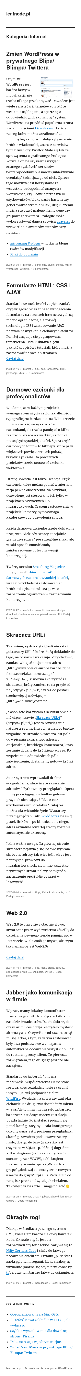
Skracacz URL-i (48, 717)
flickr (43, 967)
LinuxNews (44, 128)
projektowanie (48, 614)
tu (7, 1272)
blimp (38, 264)
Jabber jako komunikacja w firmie (39, 995)
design (61, 610)
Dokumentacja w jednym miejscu (36, 1342)
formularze (53, 369)
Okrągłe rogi (23, 1217)
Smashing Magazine (49, 567)
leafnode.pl (18, 13)
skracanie (57, 892)
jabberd (55, 1196)
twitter (68, 264)
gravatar (63, 221)
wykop (48, 972)
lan (62, 1196)
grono (51, 967)
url (66, 892)
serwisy (60, 967)
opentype (33, 614)
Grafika (22, 614)
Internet (26, 264)
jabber (45, 1196)
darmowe (51, 610)
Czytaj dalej (15, 358)
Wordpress (12, 269)
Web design (41, 1283)
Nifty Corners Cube (21, 1250)
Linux (36, 1196)
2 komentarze (41, 269)
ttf (58, 614)
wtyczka (24, 269)
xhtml (22, 373)
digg (37, 967)
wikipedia (38, 972)
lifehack (46, 892)
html (62, 369)
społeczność (13, 972)
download (11, 614)
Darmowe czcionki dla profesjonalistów (35, 392)
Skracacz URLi (25, 635)
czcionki (39, 610)
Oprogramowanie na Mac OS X (34, 1314)
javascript (11, 373)
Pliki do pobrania (24, 254)
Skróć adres (50, 816)
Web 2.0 (16, 913)
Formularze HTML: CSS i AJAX (38, 288)
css (43, 369)
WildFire (13, 1098)
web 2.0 (26, 972)
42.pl (37, 892)
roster (68, 1196)
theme (59, 264)
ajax (37, 369)
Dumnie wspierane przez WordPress (48, 1368)
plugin (51, 264)
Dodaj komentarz (16, 896)
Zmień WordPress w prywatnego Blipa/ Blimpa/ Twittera (32, 60)
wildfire (10, 1200)
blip (44, 264)
